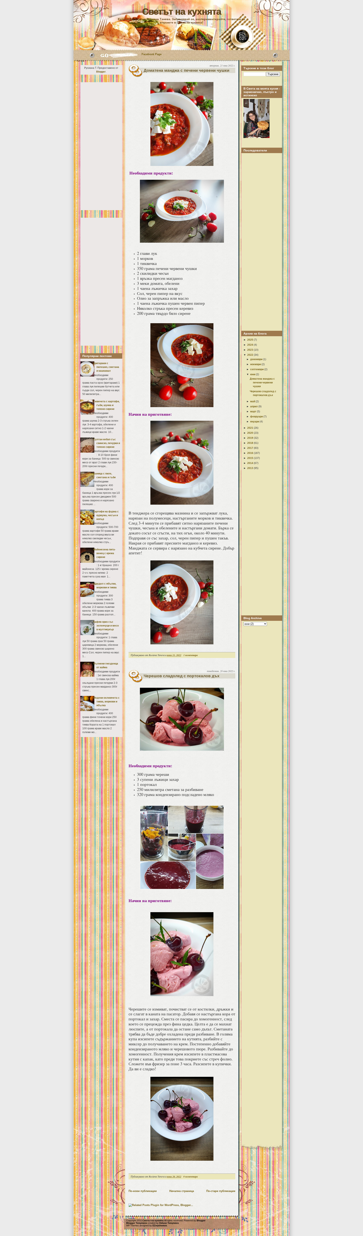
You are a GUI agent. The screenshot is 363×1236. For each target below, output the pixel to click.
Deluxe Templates (169, 1223)
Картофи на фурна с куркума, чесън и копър (106, 515)
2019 (250, 437)
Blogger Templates (136, 1223)
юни (253, 374)
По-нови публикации (143, 1191)
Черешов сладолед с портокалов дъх (182, 676)
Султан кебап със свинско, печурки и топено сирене (106, 443)
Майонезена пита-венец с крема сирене (104, 553)
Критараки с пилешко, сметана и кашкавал (106, 367)
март (253, 411)
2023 (250, 349)
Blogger (101, 71)
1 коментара (190, 655)
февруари (256, 416)
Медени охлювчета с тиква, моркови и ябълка (106, 701)
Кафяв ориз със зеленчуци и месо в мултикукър (106, 625)
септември (257, 369)
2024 (250, 344)
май (253, 401)
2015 (250, 458)
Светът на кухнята (181, 12)
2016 (250, 453)
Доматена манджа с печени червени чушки (186, 70)
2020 (250, 432)
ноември (256, 364)
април (254, 406)
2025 (250, 339)
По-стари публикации (220, 1191)
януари (255, 421)
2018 (250, 443)
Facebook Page (152, 54)
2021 (250, 427)
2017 (250, 448)
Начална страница (181, 1191)
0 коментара (190, 1176)
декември (256, 359)
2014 (250, 463)
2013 (250, 468)
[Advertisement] (101, 146)
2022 (250, 354)
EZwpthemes (160, 1225)
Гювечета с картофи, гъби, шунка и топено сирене (106, 405)
